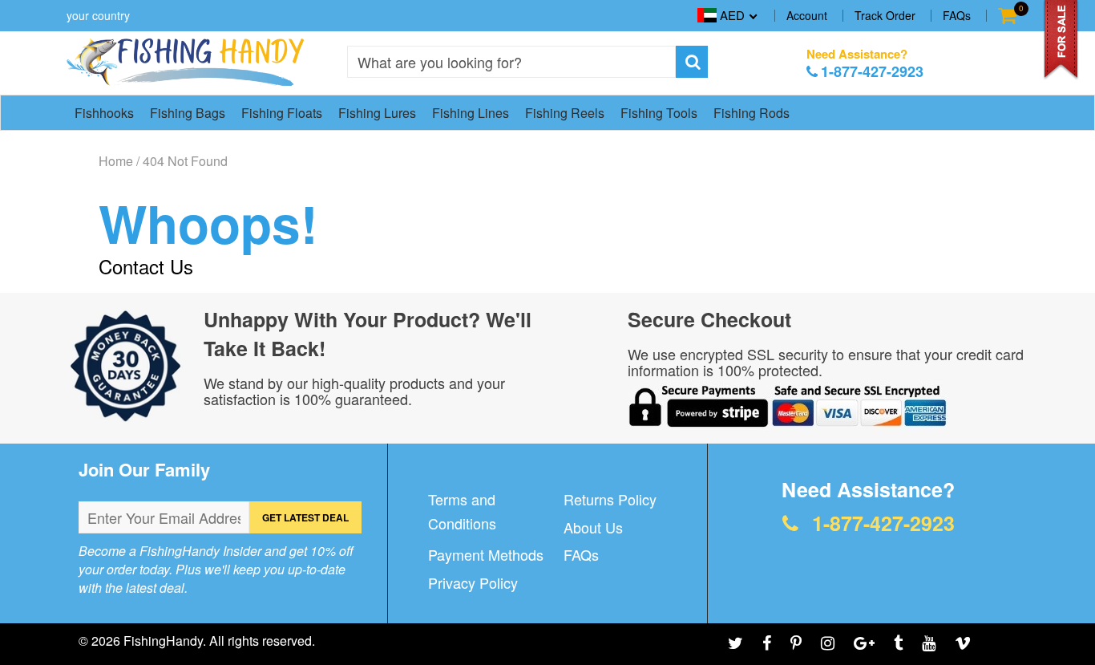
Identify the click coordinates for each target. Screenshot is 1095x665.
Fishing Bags (187, 112)
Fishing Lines (470, 112)
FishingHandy (163, 640)
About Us (593, 527)
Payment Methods (485, 554)
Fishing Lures (377, 112)
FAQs (957, 15)
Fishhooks (104, 112)
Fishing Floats (281, 112)
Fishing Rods (751, 112)
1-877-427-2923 (872, 71)
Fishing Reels (564, 112)
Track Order (885, 15)
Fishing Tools (658, 112)
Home (116, 161)
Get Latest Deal (305, 517)
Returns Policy (610, 499)
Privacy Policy (473, 582)
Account (806, 15)
